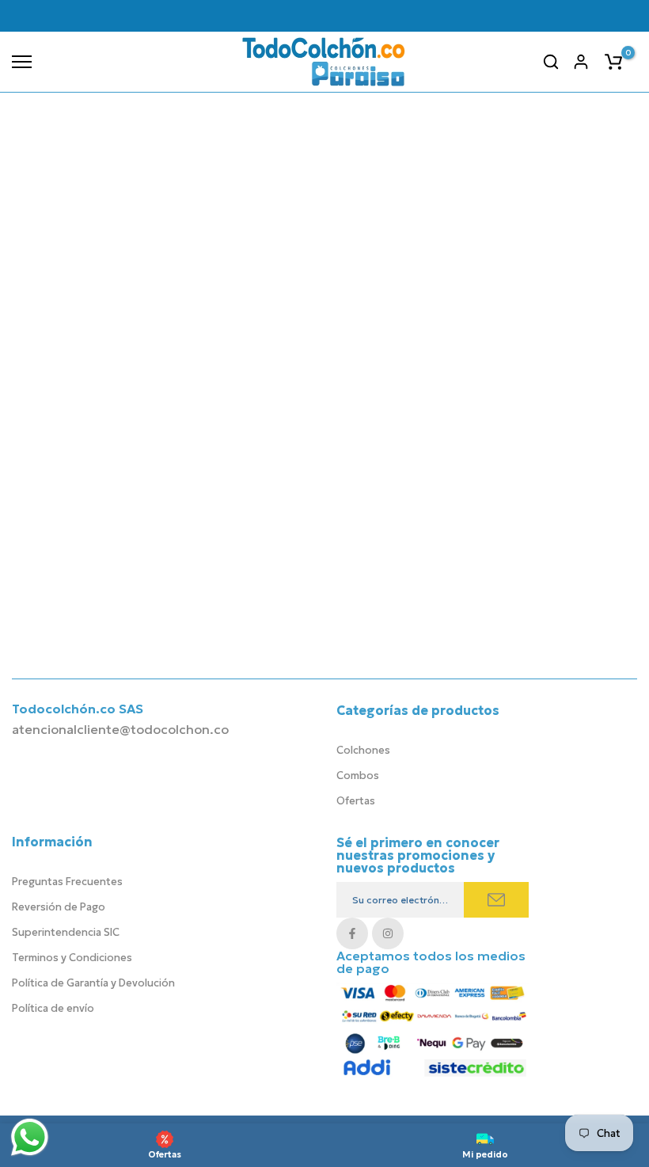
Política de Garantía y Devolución (93, 983)
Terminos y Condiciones (72, 957)
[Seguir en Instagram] (388, 933)
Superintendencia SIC (66, 932)
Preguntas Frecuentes (67, 881)
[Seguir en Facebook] (352, 933)
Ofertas (355, 801)
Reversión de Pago (58, 907)
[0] (613, 61)
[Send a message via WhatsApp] (29, 1137)
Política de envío (53, 1008)
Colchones (363, 750)
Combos (357, 775)
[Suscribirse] (496, 900)
